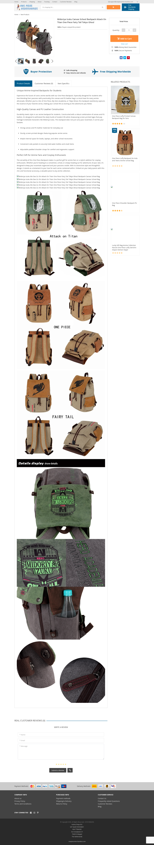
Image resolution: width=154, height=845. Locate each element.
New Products (25, 14)
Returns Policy (61, 804)
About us (17, 798)
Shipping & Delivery (63, 801)
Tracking (46, 2)
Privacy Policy (19, 801)
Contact (54, 2)
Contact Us (102, 798)
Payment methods (63, 798)
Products (24, 2)
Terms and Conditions (22, 804)
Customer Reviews (66, 2)
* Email (22, 740)
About (39, 2)
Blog (75, 2)
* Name (22, 735)
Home (16, 2)
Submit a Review (58, 770)
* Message (24, 746)
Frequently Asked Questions (109, 801)
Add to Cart (126, 38)
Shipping (32, 2)
